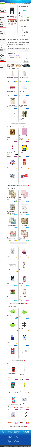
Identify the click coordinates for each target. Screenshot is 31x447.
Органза (1, 46)
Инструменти (1, 50)
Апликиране (1, 30)
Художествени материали (10, 434)
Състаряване (1, 22)
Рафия (1, 47)
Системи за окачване (2, 21)
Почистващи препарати (9, 433)
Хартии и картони (2, 23)
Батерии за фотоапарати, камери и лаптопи (10, 442)
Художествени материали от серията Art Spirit (2, 60)
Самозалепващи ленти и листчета (2, 49)
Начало (2, 431)
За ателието (1, 24)
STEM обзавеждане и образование (9, 437)
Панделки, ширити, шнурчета (2, 48)
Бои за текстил (1, 58)
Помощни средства (2, 26)
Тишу (16, 4)
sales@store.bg (28, 434)
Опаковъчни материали (13, 4)
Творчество (2, 3)
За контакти (30, 0)
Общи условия (25, 445)
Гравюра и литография (2, 20)
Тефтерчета (1, 33)
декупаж (12, 40)
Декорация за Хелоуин (2, 59)
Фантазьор (1, 66)
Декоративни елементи (2, 39)
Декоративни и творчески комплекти (2, 41)
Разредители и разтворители (1, 15)
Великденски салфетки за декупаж (2, 55)
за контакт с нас (27, 434)
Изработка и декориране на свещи (3, 42)
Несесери (1, 31)
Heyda (24, 29)
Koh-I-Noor (1, 69)
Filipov (1, 63)
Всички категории (4, 52)
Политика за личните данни (29, 445)
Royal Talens (1, 67)
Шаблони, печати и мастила (2, 37)
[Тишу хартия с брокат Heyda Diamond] (12, 10)
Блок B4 (1, 56)
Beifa (0, 64)
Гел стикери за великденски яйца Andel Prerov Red (17, 437)
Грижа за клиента (26, 0)
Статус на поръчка (3, 433)
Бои (0, 14)
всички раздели (2, 8)
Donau (0, 65)
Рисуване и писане (2, 29)
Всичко (9, 439)
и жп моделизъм (9, 438)
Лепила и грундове (2, 17)
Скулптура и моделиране (2, 19)
